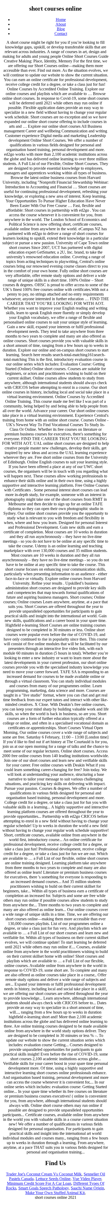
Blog (61, 29)
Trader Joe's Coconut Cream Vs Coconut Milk (44, 1174)
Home (61, 19)
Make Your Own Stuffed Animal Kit (55, 1192)
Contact (60, 33)
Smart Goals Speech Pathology (43, 1188)
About (61, 24)
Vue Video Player (87, 1179)
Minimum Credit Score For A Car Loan (39, 1183)
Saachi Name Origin (87, 1188)
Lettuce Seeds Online (53, 1179)
